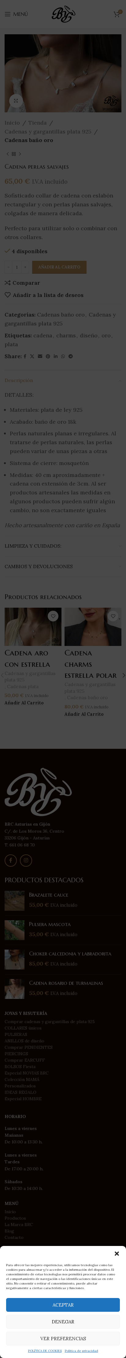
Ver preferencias (63, 1338)
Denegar (63, 1322)
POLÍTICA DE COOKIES (45, 1351)
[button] (117, 1254)
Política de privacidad (81, 1351)
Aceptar (63, 1305)
